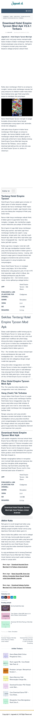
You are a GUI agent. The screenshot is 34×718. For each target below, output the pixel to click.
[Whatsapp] (15, 597)
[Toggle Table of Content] (12, 190)
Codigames (23, 294)
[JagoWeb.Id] (17, 3)
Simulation (14, 631)
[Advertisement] (17, 68)
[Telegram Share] (11, 597)
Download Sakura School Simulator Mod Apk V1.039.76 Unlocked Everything (26, 639)
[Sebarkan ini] (2, 597)
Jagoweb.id (5, 37)
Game (9, 631)
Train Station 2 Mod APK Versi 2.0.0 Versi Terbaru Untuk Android (21, 614)
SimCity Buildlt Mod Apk (17, 606)
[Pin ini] (8, 597)
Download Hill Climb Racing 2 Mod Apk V (21, 622)
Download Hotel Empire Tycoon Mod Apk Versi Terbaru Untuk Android (17, 510)
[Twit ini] (5, 597)
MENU (29, 11)
